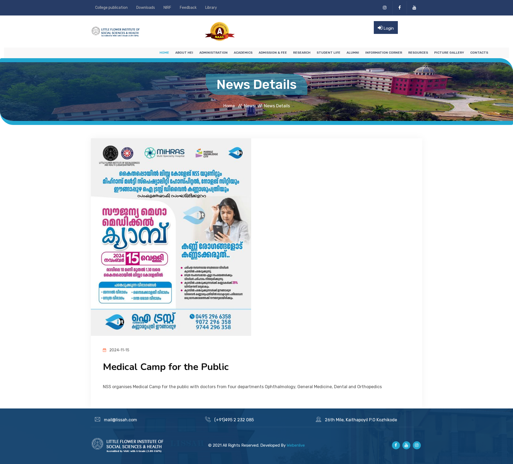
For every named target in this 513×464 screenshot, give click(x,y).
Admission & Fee (273, 52)
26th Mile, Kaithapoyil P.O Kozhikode (361, 419)
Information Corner (383, 52)
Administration (213, 52)
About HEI (184, 52)
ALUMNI (353, 52)
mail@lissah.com (120, 419)
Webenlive (296, 445)
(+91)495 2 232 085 (234, 419)
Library (211, 7)
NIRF (167, 7)
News (249, 105)
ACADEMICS (243, 52)
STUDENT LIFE (328, 52)
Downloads (145, 7)
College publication (111, 7)
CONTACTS (479, 52)
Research (301, 52)
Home (164, 52)
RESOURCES (418, 52)
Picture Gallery (449, 52)
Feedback (188, 7)
